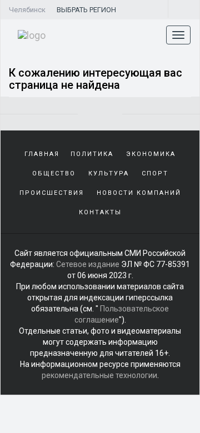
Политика (92, 154)
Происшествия (51, 193)
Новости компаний (139, 193)
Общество (54, 173)
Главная (41, 154)
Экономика (151, 154)
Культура (108, 173)
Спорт (155, 173)
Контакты (100, 212)
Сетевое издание (87, 264)
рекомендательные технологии (99, 375)
